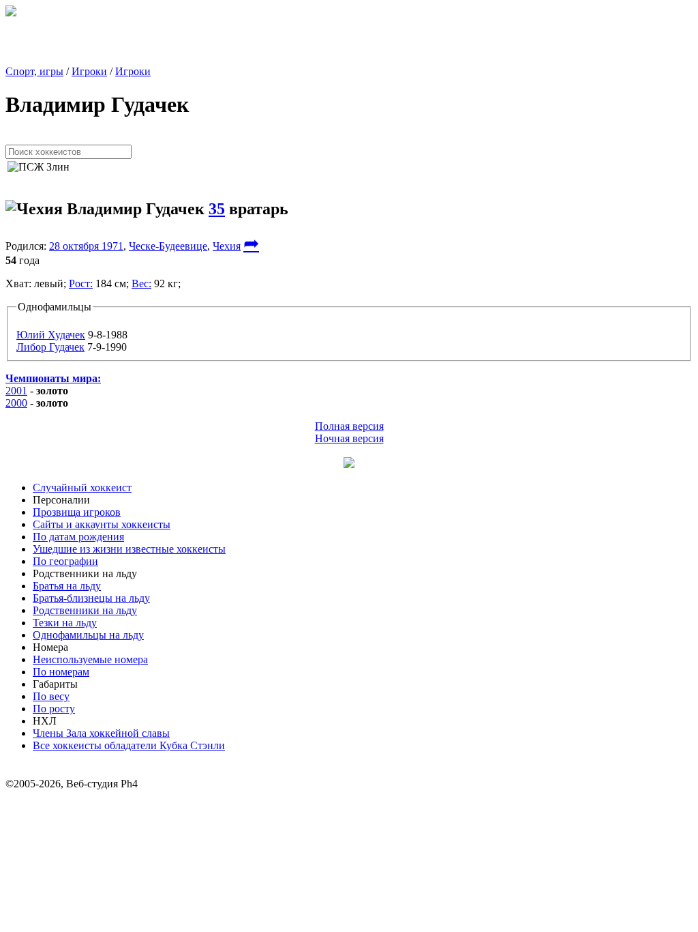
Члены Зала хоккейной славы (101, 733)
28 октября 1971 (86, 246)
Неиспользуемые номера (90, 659)
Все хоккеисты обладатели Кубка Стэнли (129, 745)
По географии (65, 561)
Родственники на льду (85, 610)
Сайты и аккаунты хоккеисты (101, 524)
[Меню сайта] (349, 464)
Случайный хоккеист (82, 487)
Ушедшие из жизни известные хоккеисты (129, 549)
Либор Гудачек (50, 347)
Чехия (227, 246)
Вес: (141, 283)
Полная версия (349, 426)
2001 (16, 390)
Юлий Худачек (50, 334)
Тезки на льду (65, 622)
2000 (16, 403)
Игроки (89, 71)
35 (217, 209)
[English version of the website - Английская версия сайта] (10, 12)
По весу (51, 696)
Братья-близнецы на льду (91, 598)
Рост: (81, 283)
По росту (54, 708)
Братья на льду (67, 586)
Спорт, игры (34, 71)
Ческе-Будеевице (168, 246)
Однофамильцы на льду (88, 635)
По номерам (61, 672)
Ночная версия (349, 438)
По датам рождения (78, 536)
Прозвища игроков (77, 512)
